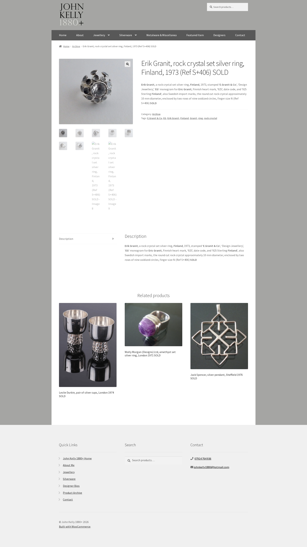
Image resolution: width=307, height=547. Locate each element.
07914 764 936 (203, 458)
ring (200, 118)
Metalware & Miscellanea (161, 35)
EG (164, 118)
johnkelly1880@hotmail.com (211, 467)
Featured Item (195, 35)
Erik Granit (173, 118)
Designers (219, 35)
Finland (184, 118)
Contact (240, 35)
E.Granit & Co (154, 118)
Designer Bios (71, 486)
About (80, 35)
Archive (76, 46)
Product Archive (72, 492)
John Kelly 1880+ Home (77, 458)
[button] (127, 64)
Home (62, 35)
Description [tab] (66, 238)
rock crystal (210, 118)
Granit (193, 118)
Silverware (125, 35)
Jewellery (99, 35)
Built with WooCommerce (74, 526)
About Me (68, 465)
